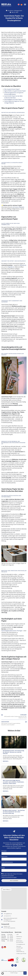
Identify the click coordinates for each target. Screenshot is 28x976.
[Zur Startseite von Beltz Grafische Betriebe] (6, 4)
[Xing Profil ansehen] (12, 965)
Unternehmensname (7, 862)
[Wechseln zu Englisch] (18, 4)
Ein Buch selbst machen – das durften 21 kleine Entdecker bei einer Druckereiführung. (14, 812)
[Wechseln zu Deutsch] (21, 4)
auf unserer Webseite (18, 207)
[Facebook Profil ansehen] (15, 965)
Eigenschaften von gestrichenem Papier (15, 91)
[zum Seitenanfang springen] (25, 973)
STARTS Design (14, 973)
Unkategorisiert (18, 10)
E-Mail (3, 868)
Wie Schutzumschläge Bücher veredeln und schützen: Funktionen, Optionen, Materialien (13, 782)
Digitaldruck (11, 267)
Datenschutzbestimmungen (9, 877)
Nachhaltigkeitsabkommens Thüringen (11, 630)
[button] (25, 4)
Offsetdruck (23, 265)
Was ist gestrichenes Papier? (12, 89)
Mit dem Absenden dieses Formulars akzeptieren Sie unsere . (11, 875)
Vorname (3, 851)
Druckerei (10, 10)
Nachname (4, 856)
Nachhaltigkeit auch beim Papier (13, 99)
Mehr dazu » (6, 761)
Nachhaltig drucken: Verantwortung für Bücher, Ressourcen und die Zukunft (13, 752)
